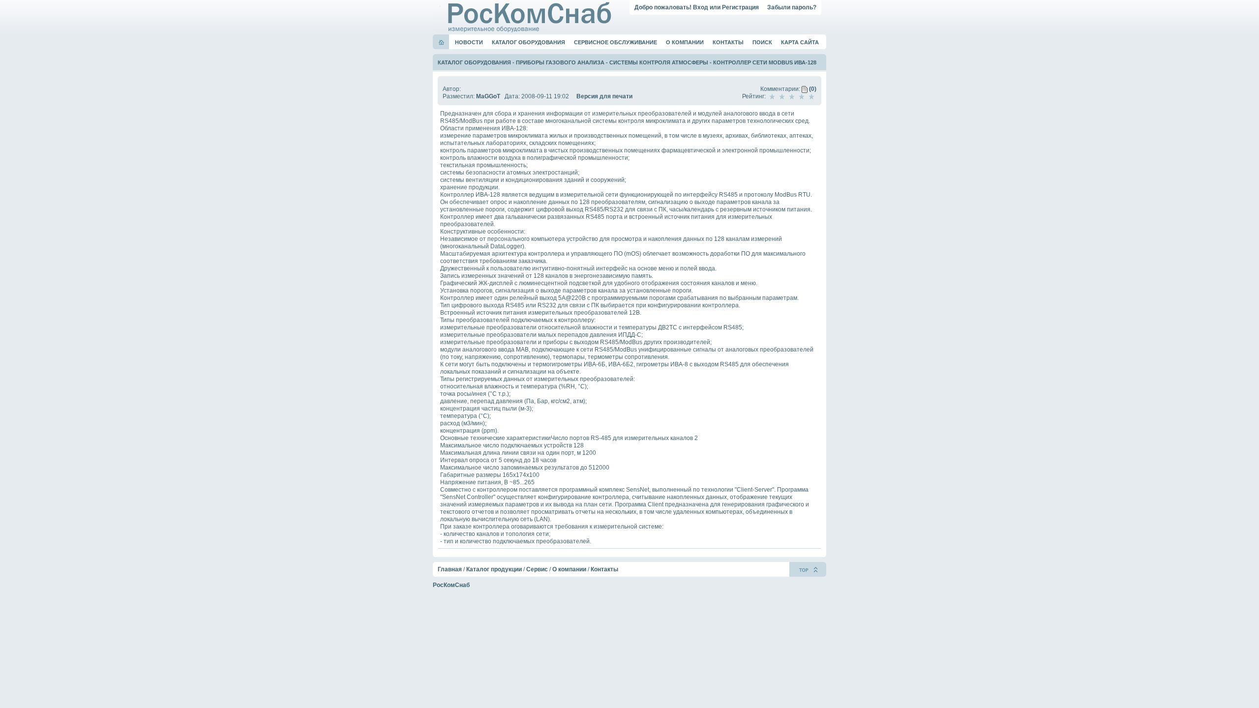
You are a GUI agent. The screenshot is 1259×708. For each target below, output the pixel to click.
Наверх (807, 569)
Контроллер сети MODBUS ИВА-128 (764, 62)
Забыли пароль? (791, 7)
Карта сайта (800, 42)
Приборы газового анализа (560, 62)
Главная (450, 569)
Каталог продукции (494, 569)
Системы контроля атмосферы (658, 62)
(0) (812, 89)
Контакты (728, 42)
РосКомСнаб (451, 585)
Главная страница (441, 42)
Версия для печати (604, 96)
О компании (685, 42)
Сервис (537, 569)
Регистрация (740, 7)
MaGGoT (488, 96)
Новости (469, 42)
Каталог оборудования (528, 42)
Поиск (762, 42)
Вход (700, 7)
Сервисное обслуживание (615, 42)
